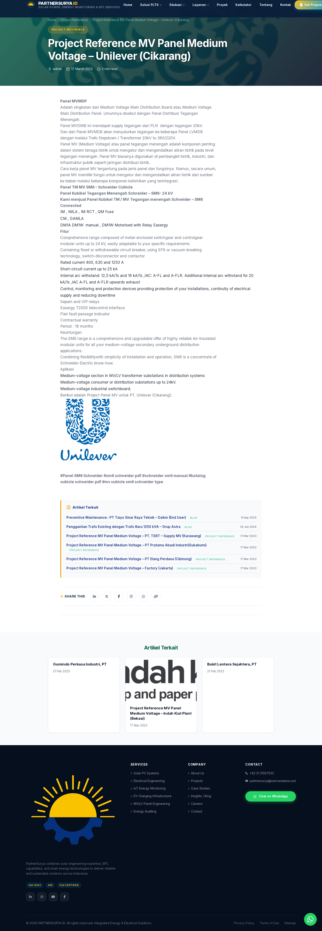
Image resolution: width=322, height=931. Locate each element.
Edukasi (176, 5)
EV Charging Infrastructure (153, 796)
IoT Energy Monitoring (150, 788)
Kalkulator (243, 5)
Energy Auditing (145, 811)
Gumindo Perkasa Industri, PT (80, 664)
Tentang (265, 5)
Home (128, 5)
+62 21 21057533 (262, 773)
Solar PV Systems (146, 773)
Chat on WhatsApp (273, 796)
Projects (197, 781)
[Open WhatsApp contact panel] (310, 919)
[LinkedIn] (30, 896)
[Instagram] (41, 896)
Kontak (285, 5)
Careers (197, 803)
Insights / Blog (201, 796)
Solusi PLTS (149, 5)
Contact (196, 811)
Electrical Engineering (149, 781)
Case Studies (200, 788)
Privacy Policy (244, 923)
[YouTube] (53, 896)
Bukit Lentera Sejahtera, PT (232, 664)
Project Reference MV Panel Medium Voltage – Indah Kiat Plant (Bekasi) (160, 713)
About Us (197, 773)
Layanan (199, 5)
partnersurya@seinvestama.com (273, 781)
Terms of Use (269, 923)
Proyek (222, 5)
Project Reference (74, 20)
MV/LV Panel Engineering (152, 803)
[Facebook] (64, 896)
